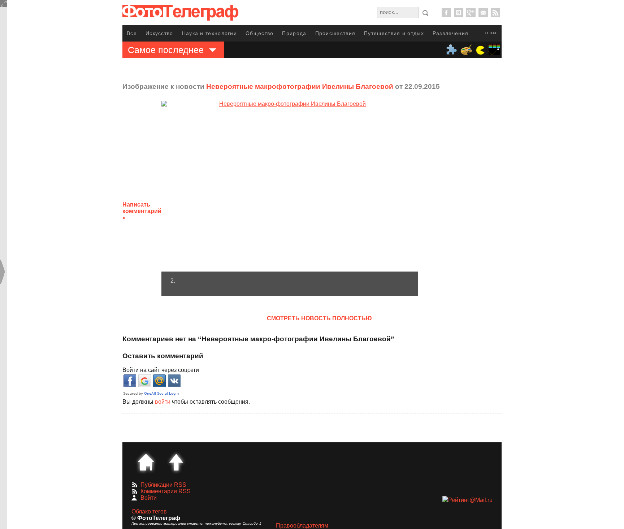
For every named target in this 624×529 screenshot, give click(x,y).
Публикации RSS (163, 485)
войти (162, 402)
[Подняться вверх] (176, 462)
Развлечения (450, 33)
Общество (259, 33)
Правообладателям (302, 526)
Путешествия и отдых (394, 33)
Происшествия (335, 33)
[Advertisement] (475, 205)
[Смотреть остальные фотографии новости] (289, 186)
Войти (148, 498)
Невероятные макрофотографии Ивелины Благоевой (299, 86)
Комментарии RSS (165, 491)
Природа (294, 33)
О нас (491, 33)
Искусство (159, 33)
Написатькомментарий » (141, 211)
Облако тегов (149, 511)
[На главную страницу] (145, 462)
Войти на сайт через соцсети (160, 370)
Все (132, 33)
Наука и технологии (209, 33)
